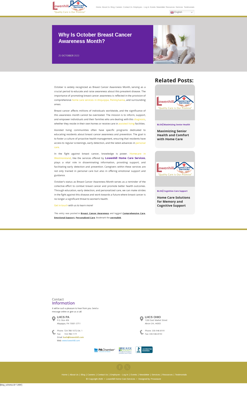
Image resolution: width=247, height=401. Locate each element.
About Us (106, 7)
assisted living (126, 123)
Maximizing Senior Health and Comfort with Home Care (173, 135)
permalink (115, 217)
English (178, 12)
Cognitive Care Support (176, 191)
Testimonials (189, 7)
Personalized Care (85, 217)
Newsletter (161, 7)
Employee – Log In (141, 7)
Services (179, 7)
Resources (170, 7)
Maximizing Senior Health (177, 124)
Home (98, 7)
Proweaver (156, 379)
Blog (113, 7)
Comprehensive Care (133, 213)
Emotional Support (64, 217)
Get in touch (61, 205)
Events (153, 7)
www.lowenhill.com (71, 340)
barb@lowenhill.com (73, 337)
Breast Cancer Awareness (95, 213)
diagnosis (139, 119)
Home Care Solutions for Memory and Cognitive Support (173, 201)
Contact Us (128, 7)
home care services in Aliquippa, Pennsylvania (98, 100)
